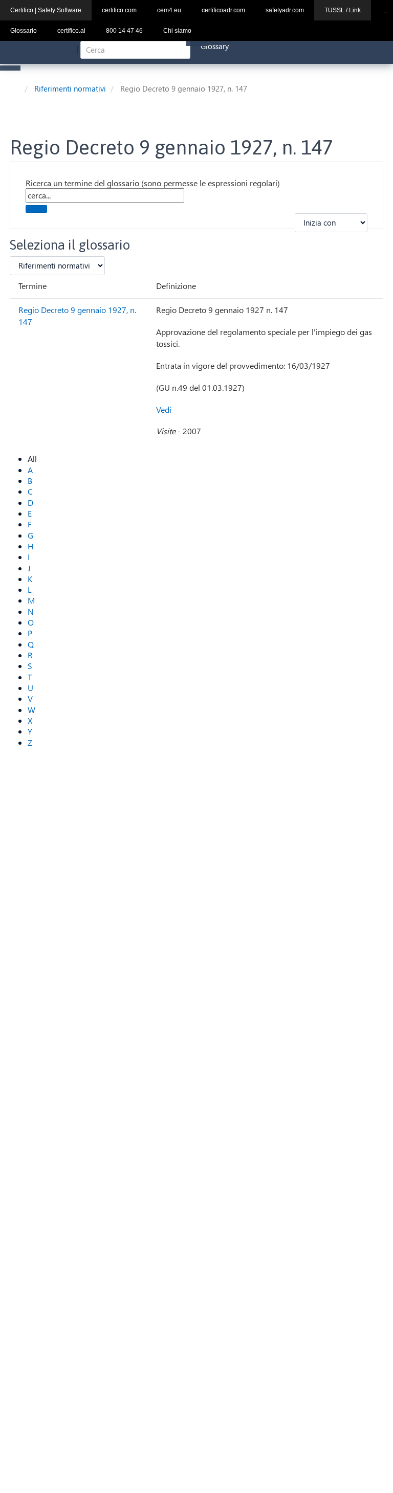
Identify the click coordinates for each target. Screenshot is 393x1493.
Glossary (215, 46)
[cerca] (36, 209)
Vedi (163, 409)
